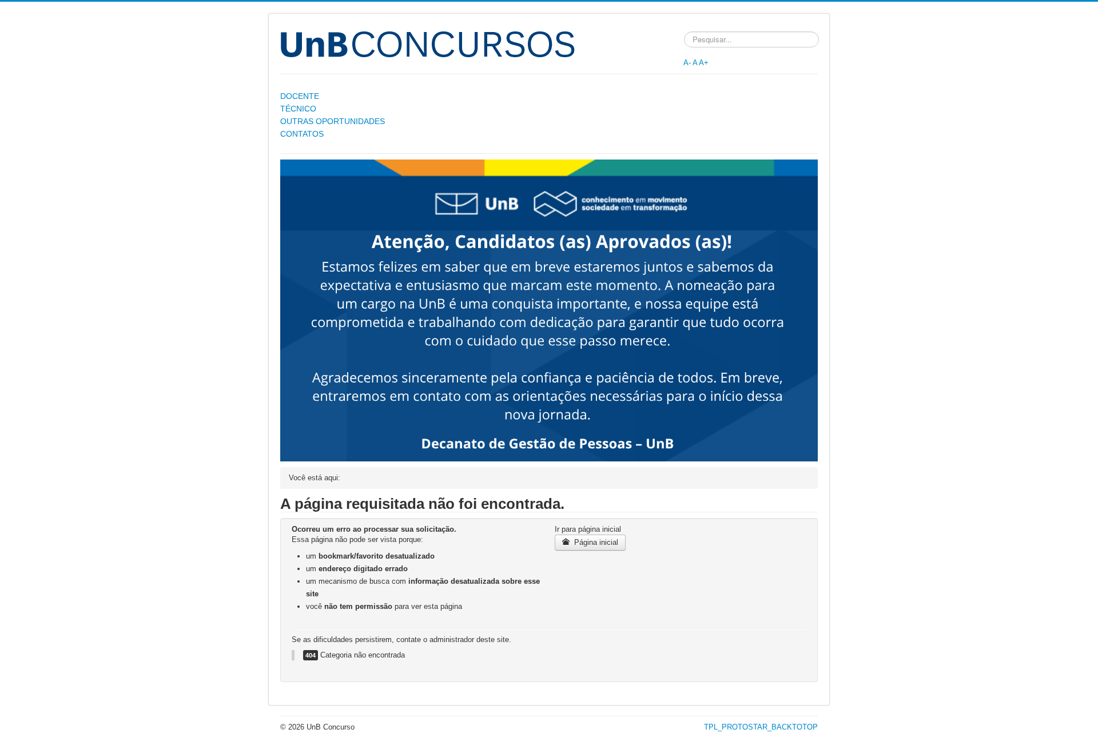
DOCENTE (299, 96)
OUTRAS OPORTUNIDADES (332, 121)
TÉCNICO (298, 108)
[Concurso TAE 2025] (549, 310)
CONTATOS (302, 133)
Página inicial (595, 542)
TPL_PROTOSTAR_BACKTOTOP (761, 727)
